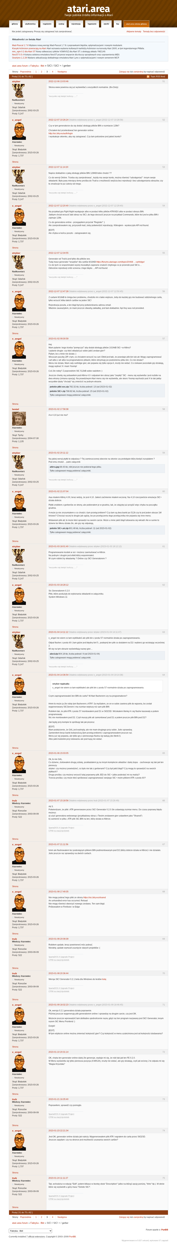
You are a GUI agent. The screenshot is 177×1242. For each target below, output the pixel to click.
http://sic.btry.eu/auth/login (61, 133)
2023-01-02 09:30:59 (58, 338)
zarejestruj (138, 72)
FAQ (117, 24)
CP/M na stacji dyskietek (59, 831)
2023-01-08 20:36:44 (58, 973)
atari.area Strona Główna (136, 24)
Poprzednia (25, 72)
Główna (15, 24)
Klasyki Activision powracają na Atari (29, 48)
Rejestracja (76, 24)
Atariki (106, 24)
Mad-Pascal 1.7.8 (20, 45)
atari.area (88, 9)
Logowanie (92, 24)
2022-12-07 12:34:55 (58, 253)
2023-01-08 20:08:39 (58, 939)
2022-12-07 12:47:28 (58, 291)
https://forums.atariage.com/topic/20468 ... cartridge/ (120, 262)
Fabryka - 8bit (37, 65)
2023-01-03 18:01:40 (58, 546)
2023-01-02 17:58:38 (58, 409)
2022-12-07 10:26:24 (58, 120)
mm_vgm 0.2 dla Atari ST (23, 51)
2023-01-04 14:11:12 (58, 632)
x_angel (16, 119)
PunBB (164, 1230)
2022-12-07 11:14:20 (58, 167)
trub (14, 800)
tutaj (104, 979)
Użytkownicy (30, 24)
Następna (62, 72)
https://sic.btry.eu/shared (94, 897)
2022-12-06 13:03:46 (58, 81)
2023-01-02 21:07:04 (58, 491)
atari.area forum (20, 65)
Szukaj (61, 24)
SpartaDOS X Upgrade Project (61, 828)
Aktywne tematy (134, 31)
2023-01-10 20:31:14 (58, 1052)
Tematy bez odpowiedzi (154, 31)
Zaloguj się (124, 72)
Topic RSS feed (158, 76)
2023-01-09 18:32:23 (58, 1005)
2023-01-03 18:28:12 (58, 585)
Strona (15, 162)
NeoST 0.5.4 (18, 54)
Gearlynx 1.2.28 (19, 58)
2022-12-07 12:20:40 (58, 205)
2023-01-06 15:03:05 (58, 753)
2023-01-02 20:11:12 (58, 453)
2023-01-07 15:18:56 (58, 800)
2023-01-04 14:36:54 (58, 675)
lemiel (15, 409)
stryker (16, 81)
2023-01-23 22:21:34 (58, 1130)
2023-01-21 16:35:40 (58, 1099)
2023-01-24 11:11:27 (58, 1178)
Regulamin (47, 24)
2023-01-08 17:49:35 (58, 891)
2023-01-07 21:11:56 (58, 844)
